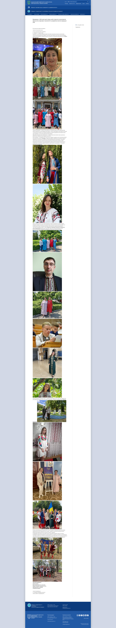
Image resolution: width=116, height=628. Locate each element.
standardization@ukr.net (66, 608)
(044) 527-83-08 (65, 622)
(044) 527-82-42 (50, 619)
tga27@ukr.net (65, 607)
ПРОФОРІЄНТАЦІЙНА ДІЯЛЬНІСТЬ (63, 14)
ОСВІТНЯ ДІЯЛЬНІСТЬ (44, 14)
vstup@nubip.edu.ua (66, 624)
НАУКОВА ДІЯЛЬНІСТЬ (52, 14)
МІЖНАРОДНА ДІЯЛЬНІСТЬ (75, 14)
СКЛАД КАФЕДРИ (36, 14)
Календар (66, 3)
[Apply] (88, 1)
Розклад (87, 3)
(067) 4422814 (65, 605)
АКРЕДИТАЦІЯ (82, 14)
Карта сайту (86, 618)
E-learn (83, 3)
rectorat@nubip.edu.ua (51, 621)
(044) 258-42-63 (65, 621)
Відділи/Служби (78, 3)
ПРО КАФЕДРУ (29, 14)
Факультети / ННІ (72, 3)
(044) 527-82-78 (65, 604)
